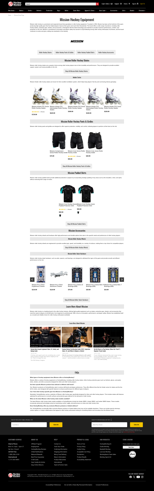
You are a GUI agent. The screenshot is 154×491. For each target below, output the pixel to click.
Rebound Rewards (36, 454)
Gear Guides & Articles (38, 462)
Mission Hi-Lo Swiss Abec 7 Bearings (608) (113, 285)
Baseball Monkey (105, 449)
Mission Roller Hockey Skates (77, 60)
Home (10, 15)
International (58, 462)
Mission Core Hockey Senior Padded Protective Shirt (68, 205)
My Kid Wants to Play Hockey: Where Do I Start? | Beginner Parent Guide (107, 350)
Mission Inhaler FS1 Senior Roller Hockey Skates (40, 107)
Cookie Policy (81, 449)
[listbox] (68, 216)
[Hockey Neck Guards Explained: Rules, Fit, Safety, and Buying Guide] (45, 337)
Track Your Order (59, 446)
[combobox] (62, 4)
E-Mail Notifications (37, 452)
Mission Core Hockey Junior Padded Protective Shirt (86, 205)
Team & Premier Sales (60, 465)
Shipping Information (60, 452)
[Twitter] (134, 477)
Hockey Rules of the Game (51, 344)
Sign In (134, 4)
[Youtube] (138, 477)
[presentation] (32, 337)
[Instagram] (142, 477)
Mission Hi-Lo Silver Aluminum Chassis (56, 285)
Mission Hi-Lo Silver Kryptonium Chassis (38, 285)
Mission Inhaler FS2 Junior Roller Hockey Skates (112, 107)
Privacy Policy (132, 432)
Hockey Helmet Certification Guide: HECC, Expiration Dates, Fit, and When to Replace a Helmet (76, 350)
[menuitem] (11, 10)
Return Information (60, 457)
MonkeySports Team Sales (108, 454)
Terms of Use (126, 432)
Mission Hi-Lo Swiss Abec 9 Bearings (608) (95, 285)
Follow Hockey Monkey (136, 474)
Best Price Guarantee (37, 457)
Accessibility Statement (84, 459)
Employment (35, 446)
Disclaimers (80, 454)
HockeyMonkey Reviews (38, 449)
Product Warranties (60, 459)
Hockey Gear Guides (36, 344)
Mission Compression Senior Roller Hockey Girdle (59, 151)
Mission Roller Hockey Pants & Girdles (77, 121)
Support (117, 4)
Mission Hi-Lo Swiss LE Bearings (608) (75, 285)
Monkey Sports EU (105, 457)
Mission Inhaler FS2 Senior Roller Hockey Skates (76, 107)
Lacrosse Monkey (105, 452)
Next (122, 279)
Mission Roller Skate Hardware (77, 254)
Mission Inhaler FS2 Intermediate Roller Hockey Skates (94, 108)
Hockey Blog (34, 346)
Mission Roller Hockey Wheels (77, 239)
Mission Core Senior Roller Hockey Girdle (76, 151)
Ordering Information (60, 449)
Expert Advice (106, 4)
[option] (60, 215)
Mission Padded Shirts (77, 173)
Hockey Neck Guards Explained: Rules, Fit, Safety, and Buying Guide (45, 350)
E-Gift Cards (34, 459)
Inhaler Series (77, 77)
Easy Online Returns (37, 465)
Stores (126, 4)
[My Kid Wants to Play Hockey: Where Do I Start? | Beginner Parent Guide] (108, 337)
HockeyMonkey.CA (105, 444)
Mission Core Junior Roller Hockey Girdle (94, 151)
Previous (32, 279)
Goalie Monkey (104, 446)
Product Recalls (81, 457)
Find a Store (131, 447)
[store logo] (15, 4)
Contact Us (57, 444)
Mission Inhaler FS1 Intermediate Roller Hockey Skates (58, 108)
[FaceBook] (130, 477)
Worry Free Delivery (60, 454)
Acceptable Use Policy (83, 452)
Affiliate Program (36, 444)
